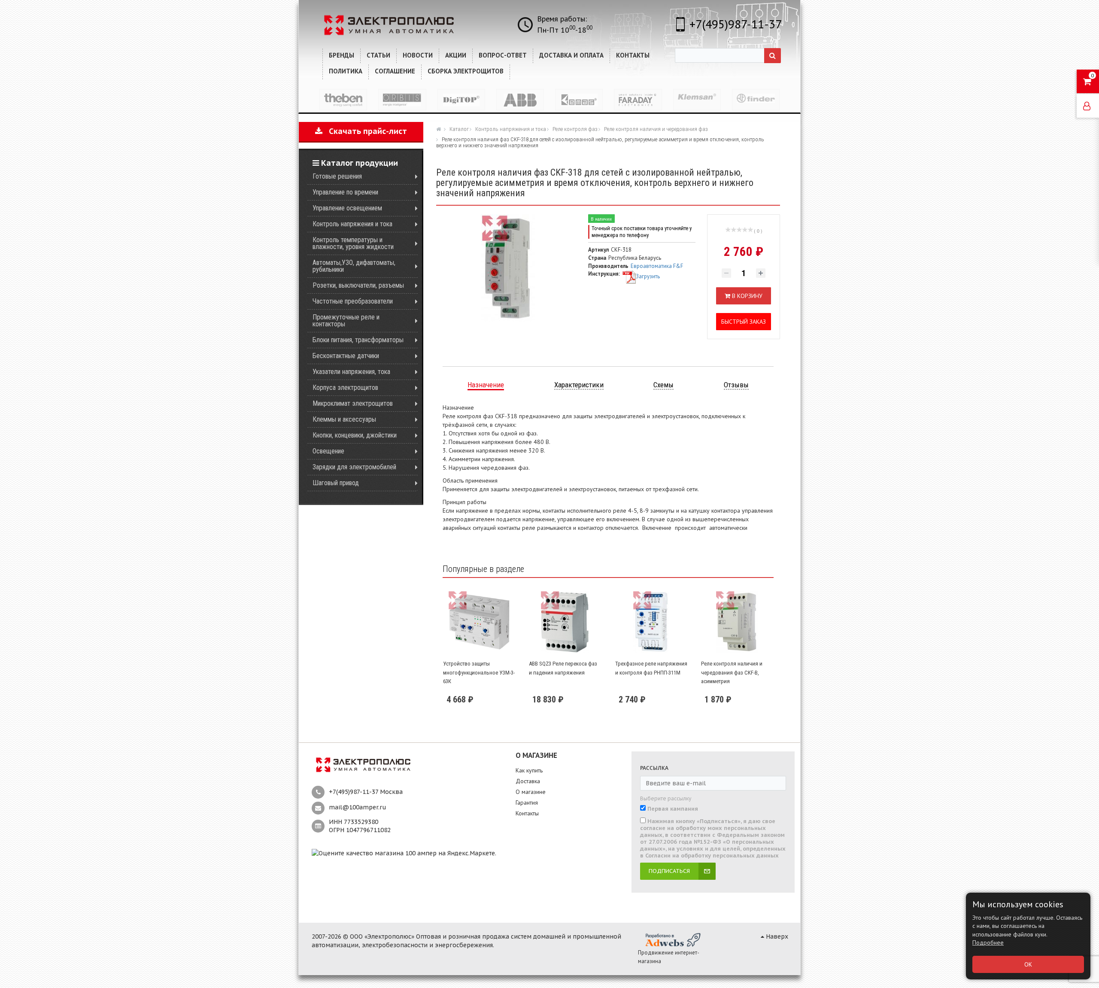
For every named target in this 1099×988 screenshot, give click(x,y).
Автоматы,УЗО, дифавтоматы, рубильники (354, 266)
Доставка (528, 781)
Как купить (529, 770)
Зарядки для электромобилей (354, 467)
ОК (1028, 964)
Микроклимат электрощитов (353, 403)
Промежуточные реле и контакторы (346, 320)
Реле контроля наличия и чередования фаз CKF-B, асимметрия (731, 672)
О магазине (531, 792)
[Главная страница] (439, 129)
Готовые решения (337, 176)
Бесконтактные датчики (346, 356)
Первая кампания (672, 809)
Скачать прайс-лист (364, 131)
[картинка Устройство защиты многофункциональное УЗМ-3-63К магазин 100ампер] (479, 622)
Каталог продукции (358, 163)
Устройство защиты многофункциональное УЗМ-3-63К (479, 672)
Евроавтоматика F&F (657, 266)
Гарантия (527, 802)
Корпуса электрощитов (345, 387)
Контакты (527, 813)
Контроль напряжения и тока (352, 224)
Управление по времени (345, 192)
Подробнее (988, 942)
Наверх (776, 936)
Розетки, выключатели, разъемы (358, 285)
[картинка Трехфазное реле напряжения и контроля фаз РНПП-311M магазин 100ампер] (651, 622)
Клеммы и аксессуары (344, 419)
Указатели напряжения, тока (351, 372)
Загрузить (648, 276)
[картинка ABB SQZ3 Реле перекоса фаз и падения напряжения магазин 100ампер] (565, 622)
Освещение (328, 451)
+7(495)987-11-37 (735, 24)
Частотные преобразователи (353, 301)
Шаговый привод (336, 483)
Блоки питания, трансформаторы (358, 340)
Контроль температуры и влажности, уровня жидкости (353, 243)
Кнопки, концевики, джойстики (355, 435)
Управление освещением (347, 208)
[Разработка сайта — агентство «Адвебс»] (672, 939)
